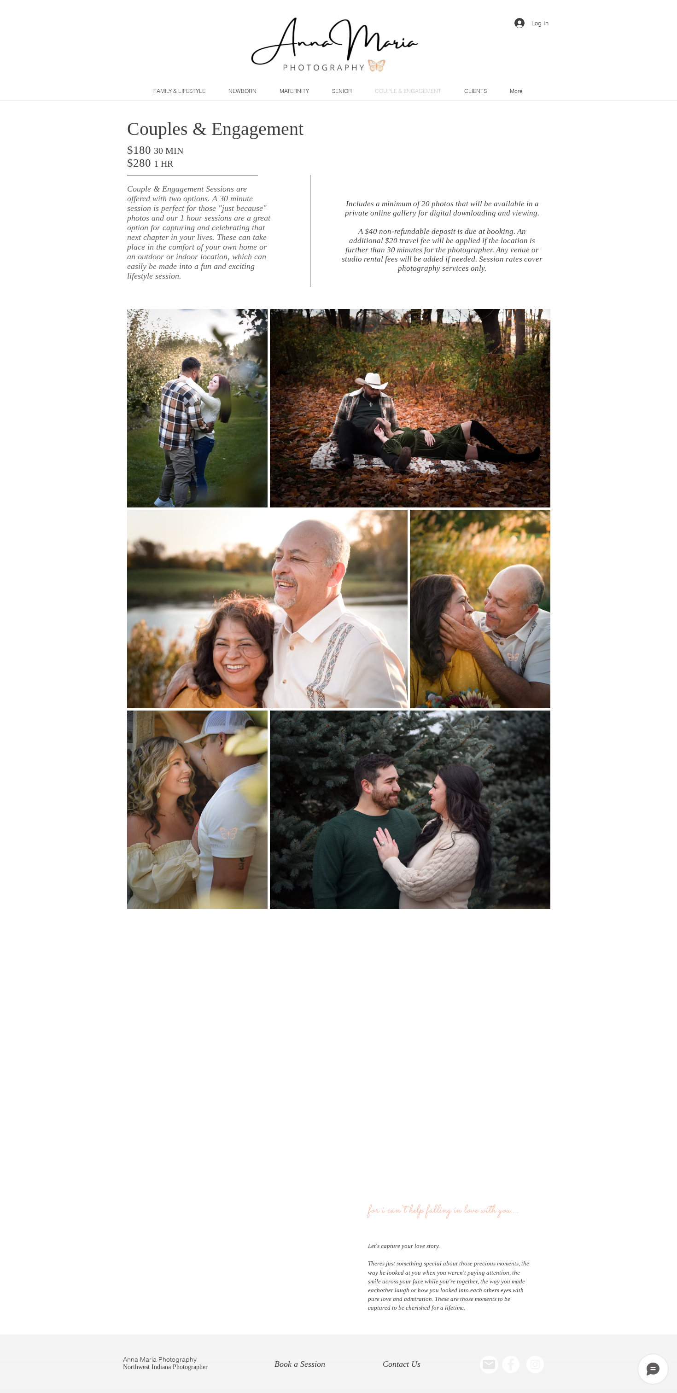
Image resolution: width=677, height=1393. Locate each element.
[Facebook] (510, 1364)
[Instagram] (535, 1364)
